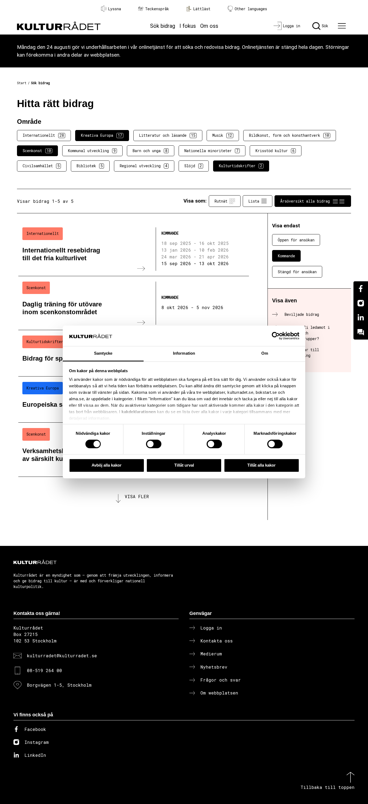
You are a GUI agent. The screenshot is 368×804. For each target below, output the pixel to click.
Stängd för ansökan (297, 271)
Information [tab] (184, 353)
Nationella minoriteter (211, 150)
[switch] (153, 444)
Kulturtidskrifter (240, 165)
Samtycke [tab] (103, 353)
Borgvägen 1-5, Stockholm (59, 685)
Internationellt (43, 135)
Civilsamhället (41, 165)
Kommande (286, 255)
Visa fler (137, 496)
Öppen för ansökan (296, 239)
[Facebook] (360, 288)
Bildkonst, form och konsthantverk (289, 135)
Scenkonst (37, 150)
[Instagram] (360, 303)
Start (21, 83)
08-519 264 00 (44, 670)
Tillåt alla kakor (261, 465)
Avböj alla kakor (106, 465)
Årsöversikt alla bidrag (305, 201)
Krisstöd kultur (274, 150)
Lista (253, 201)
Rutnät (220, 201)
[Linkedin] (360, 317)
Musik (222, 135)
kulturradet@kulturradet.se (62, 655)
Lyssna (114, 8)
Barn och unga (150, 150)
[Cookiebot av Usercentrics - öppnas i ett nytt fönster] (275, 336)
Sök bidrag (162, 26)
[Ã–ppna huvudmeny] (343, 26)
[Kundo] (360, 332)
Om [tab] (264, 353)
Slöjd (193, 165)
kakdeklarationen (138, 411)
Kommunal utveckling (92, 150)
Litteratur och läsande (167, 135)
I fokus (187, 26)
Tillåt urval (184, 465)
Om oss (209, 26)
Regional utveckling (143, 165)
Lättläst (201, 8)
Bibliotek (90, 165)
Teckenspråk (157, 8)
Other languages (251, 8)
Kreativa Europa (101, 135)
